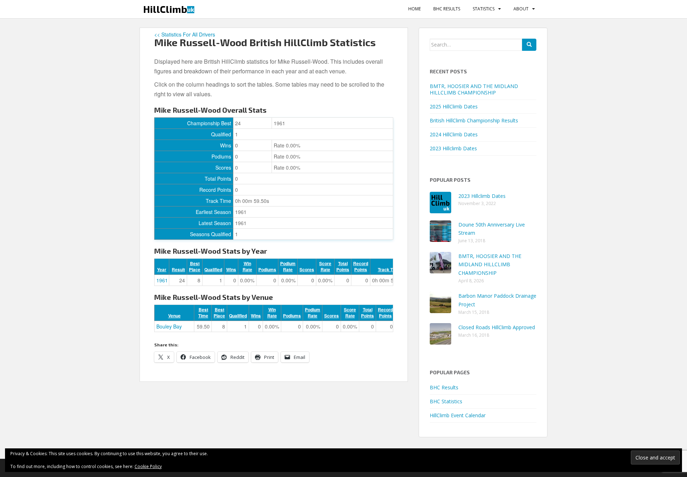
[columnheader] (161, 267)
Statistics (483, 9)
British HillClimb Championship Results (474, 120)
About (520, 9)
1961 (162, 280)
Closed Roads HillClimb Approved (496, 327)
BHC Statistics (446, 401)
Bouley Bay (169, 326)
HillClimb (168, 9)
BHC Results (446, 9)
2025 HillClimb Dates (454, 106)
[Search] (529, 45)
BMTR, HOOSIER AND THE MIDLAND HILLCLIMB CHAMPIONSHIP (474, 89)
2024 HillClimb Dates (454, 134)
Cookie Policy (148, 466)
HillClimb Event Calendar (458, 415)
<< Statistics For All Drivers (184, 34)
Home (414, 9)
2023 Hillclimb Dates (453, 148)
